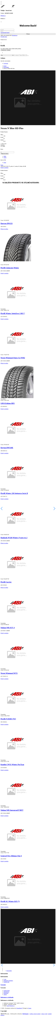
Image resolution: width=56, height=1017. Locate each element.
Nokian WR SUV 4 (8, 628)
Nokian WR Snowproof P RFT (12, 810)
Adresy (5, 994)
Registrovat (14, 35)
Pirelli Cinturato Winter (10, 268)
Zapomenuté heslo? (5, 32)
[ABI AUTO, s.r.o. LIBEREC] (8, 7)
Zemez (29, 1008)
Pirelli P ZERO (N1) (8, 719)
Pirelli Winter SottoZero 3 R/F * (13, 313)
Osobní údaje (7, 990)
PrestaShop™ (19, 1008)
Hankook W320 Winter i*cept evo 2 (14, 538)
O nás (5, 979)
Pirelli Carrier (6, 582)
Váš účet (3, 985)
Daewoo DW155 (7, 223)
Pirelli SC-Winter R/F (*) (10, 901)
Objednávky (6, 992)
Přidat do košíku (4, 153)
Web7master (25, 1013)
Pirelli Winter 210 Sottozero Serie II (14, 493)
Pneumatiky (9, 970)
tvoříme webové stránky (35, 1013)
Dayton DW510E (7, 448)
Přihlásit (28, 34)
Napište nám (6, 982)
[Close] (1, 1)
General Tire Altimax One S (11, 856)
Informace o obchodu (7, 997)
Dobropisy (6, 993)
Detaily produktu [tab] (4, 167)
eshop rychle (44, 1013)
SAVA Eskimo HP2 (8, 403)
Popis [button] (2, 165)
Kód (2, 160)
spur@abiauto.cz (11, 1005)
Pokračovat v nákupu (5, 50)
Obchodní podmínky (8, 980)
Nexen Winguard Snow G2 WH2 (13, 358)
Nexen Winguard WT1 (9, 673)
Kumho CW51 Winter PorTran (12, 764)
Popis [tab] (5, 162)
